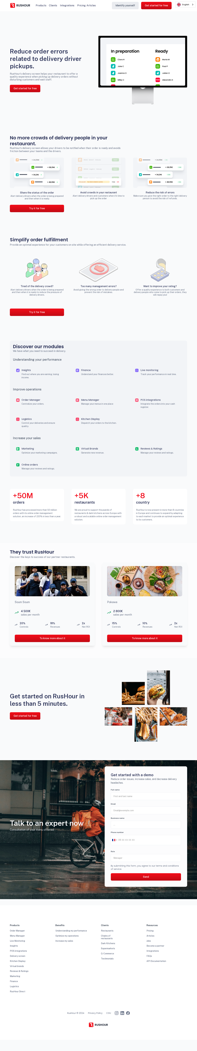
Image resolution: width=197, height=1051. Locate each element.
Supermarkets (108, 948)
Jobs (149, 941)
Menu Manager (17, 936)
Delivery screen (17, 956)
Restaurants (107, 930)
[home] (20, 5)
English (185, 4)
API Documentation (156, 961)
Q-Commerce (107, 953)
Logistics (14, 986)
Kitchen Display (18, 961)
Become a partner (155, 946)
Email (113, 804)
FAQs (149, 956)
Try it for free (37, 208)
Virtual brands (17, 966)
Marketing (15, 976)
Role (113, 851)
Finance (14, 981)
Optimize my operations (67, 936)
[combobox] (114, 840)
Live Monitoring (17, 941)
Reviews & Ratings (19, 971)
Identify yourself (125, 5)
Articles (91, 5)
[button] (41, 5)
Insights (14, 946)
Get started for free (156, 5)
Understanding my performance (71, 930)
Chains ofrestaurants (107, 937)
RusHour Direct (17, 991)
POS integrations (18, 951)
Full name (115, 790)
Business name (117, 818)
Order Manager (17, 930)
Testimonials (107, 958)
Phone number (117, 832)
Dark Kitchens (108, 943)
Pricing (150, 930)
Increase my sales (64, 941)
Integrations (153, 951)
